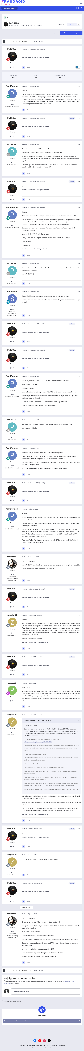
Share (62, 24)
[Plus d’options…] (79, 49)
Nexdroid (11, 557)
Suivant (24, 41)
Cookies (62, 1045)
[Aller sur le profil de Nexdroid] (12, 564)
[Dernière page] (30, 41)
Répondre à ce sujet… (22, 991)
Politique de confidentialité (36, 1045)
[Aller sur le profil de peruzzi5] (12, 690)
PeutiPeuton (12, 86)
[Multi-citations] (23, 67)
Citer (28, 67)
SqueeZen (12, 291)
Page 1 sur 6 (38, 41)
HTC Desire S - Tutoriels (34, 25)
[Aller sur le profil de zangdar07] (12, 622)
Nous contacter (52, 1045)
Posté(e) (30, 49)
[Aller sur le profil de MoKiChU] (6, 24)
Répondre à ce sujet (71, 33)
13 (13, 574)
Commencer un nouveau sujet (46, 33)
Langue (21, 1045)
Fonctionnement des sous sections (16, 1021)
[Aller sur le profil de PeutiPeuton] (12, 93)
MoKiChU (15, 23)
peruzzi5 (12, 683)
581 (13, 309)
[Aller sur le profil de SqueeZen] (12, 298)
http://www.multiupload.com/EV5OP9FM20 (38, 742)
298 (12, 701)
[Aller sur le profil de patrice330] (12, 151)
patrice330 (12, 144)
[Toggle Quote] (25, 720)
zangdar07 (12, 615)
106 (13, 67)
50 (13, 104)
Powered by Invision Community (42, 1048)
